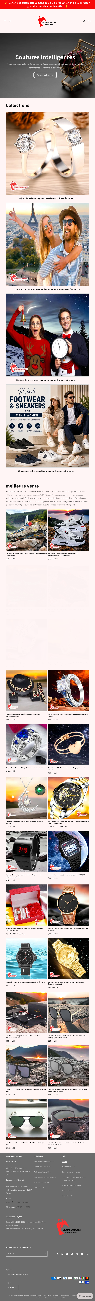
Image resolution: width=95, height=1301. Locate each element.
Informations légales (42, 1182)
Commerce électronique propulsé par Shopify (37, 1295)
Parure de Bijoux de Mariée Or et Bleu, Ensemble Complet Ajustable (23, 715)
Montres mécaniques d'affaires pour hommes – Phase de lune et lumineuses (68, 822)
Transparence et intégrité (71, 1185)
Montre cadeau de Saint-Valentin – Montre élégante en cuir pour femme (25, 929)
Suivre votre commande (71, 1172)
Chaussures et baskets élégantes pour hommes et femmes (46, 471)
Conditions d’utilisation (43, 1298)
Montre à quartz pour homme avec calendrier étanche (25, 982)
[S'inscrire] (44, 1254)
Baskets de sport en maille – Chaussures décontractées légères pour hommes (26, 610)
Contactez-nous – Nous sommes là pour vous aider (74, 1178)
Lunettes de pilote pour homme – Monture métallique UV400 (25, 1144)
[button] (4, 21)
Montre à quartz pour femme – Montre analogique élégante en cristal (66, 983)
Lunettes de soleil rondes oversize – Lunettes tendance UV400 (26, 1090)
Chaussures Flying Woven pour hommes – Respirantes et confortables (26, 554)
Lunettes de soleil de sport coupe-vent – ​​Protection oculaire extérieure (67, 1144)
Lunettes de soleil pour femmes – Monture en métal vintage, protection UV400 (67, 1037)
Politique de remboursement (45, 1177)
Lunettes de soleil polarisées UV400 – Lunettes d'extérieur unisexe (23, 1037)
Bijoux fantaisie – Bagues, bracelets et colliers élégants (46, 198)
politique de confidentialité (44, 1161)
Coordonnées (39, 1188)
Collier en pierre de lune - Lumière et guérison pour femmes (24, 822)
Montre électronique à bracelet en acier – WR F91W (66, 875)
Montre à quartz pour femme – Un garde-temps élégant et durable (68, 929)
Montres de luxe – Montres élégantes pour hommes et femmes (46, 380)
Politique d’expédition (59, 1298)
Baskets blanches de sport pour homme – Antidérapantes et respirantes (63, 554)
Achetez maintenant (45, 75)
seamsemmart (18, 1295)
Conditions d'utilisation (43, 1167)
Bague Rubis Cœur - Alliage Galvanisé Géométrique (24, 768)
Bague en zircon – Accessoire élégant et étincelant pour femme (68, 715)
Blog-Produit (67, 1191)
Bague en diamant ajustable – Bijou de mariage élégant (26, 663)
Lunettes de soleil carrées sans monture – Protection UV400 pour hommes (67, 1090)
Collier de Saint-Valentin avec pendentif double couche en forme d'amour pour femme (68, 664)
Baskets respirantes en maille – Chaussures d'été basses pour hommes (66, 610)
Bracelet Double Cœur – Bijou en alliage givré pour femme (66, 769)
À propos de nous (68, 1167)
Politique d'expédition (42, 1172)
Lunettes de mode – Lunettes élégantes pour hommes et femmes (46, 289)
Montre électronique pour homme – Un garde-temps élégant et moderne (24, 876)
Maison (64, 1161)
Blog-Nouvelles (67, 1196)
